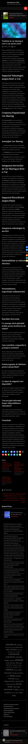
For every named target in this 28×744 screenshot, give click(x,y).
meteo (18, 676)
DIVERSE (11, 17)
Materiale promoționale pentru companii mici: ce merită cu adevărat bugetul (13, 531)
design (6, 660)
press (14, 46)
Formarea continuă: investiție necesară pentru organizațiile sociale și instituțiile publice (14, 565)
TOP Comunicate (8, 716)
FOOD (15, 670)
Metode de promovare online (11, 704)
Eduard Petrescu (10, 663)
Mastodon (6, 725)
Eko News (9, 665)
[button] (3, 452)
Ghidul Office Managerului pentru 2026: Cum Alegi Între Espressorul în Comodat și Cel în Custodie (14, 589)
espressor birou (9, 667)
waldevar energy (15, 692)
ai (15, 644)
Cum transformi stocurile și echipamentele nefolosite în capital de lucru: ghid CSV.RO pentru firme (13, 538)
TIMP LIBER (16, 687)
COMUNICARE (13, 654)
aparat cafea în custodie (9, 647)
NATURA (11, 679)
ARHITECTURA (19, 647)
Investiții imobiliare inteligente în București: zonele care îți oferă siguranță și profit (12, 615)
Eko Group (19, 663)
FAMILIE (9, 669)
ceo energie (18, 651)
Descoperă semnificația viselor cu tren (18, 731)
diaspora (12, 660)
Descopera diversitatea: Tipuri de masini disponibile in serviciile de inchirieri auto (7, 465)
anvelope (19, 645)
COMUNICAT (10, 657)
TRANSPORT (8, 690)
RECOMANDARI (7, 490)
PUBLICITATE (19, 681)
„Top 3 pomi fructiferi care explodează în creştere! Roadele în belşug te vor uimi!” (18, 14)
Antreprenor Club (13, 2)
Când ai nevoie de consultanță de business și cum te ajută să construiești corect (14, 582)
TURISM (16, 689)
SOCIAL (19, 684)
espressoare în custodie (16, 665)
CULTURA (19, 657)
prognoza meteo (9, 681)
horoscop (7, 673)
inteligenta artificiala (17, 673)
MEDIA (12, 676)
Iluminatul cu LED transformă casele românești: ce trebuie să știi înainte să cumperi (13, 608)
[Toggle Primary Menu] (25, 8)
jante (8, 676)
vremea (8, 692)
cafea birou (19, 649)
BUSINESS (13, 650)
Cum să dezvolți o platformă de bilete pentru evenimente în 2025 (19, 513)
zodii (14, 695)
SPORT (10, 687)
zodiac (21, 692)
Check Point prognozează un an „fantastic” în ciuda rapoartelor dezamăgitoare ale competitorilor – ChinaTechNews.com (19, 467)
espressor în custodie (17, 667)
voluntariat (21, 689)
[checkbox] (3, 740)
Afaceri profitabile (8, 710)
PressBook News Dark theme (16, 742)
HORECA (20, 670)
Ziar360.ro (6, 714)
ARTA (8, 650)
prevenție (17, 678)
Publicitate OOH (10, 684)
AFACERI (10, 644)
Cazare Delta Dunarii (9, 712)
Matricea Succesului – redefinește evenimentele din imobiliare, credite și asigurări (14, 601)
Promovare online (8, 706)
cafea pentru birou (11, 651)
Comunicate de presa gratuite (11, 708)
